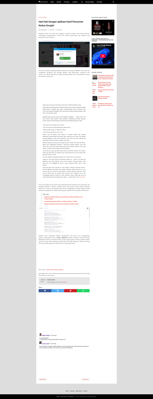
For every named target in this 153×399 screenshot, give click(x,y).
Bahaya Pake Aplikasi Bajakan (54, 269)
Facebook (82, 177)
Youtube (99, 2)
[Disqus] (64, 352)
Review (59, 2)
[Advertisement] (77, 10)
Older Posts (85, 379)
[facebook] (45, 290)
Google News (89, 2)
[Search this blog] (113, 2)
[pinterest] (70, 290)
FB (82, 2)
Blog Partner (79, 391)
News (52, 2)
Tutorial (67, 2)
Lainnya (74, 2)
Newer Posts (43, 379)
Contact (85, 391)
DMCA (58, 396)
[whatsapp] (83, 290)
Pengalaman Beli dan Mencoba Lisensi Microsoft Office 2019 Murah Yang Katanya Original (106, 77)
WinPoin (65, 282)
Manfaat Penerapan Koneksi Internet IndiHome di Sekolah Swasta (61, 204)
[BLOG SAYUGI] (43, 2)
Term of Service (70, 396)
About (67, 391)
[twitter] (57, 290)
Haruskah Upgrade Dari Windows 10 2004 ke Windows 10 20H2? (60, 201)
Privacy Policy (63, 396)
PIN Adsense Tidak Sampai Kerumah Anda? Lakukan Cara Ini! (105, 105)
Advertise (72, 391)
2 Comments (59, 29)
